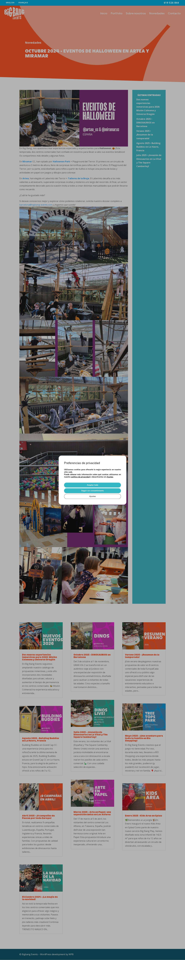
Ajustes (110, 477)
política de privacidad (80, 477)
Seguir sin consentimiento (92, 490)
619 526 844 (171, 3)
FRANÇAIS (23, 3)
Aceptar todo (92, 485)
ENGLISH (10, 3)
